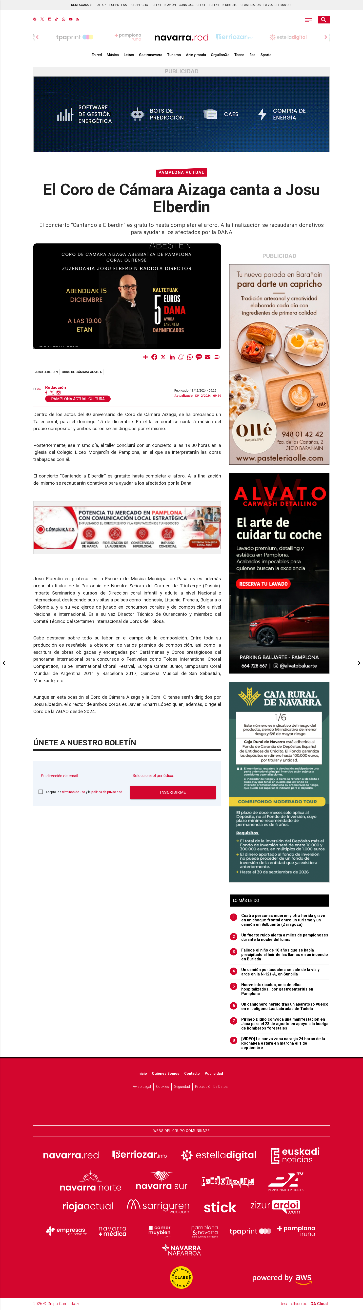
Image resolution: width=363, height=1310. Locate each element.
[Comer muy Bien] (159, 1231)
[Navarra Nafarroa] (181, 1249)
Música (113, 55)
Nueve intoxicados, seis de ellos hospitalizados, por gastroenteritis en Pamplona (273, 989)
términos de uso (73, 792)
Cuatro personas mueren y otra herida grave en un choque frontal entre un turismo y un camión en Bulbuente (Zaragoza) (279, 920)
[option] (181, 37)
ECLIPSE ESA (118, 5)
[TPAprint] (250, 1231)
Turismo (174, 55)
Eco (252, 55)
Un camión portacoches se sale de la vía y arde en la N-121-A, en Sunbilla (276, 972)
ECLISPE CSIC (139, 5)
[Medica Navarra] (113, 1231)
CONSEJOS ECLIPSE (192, 5)
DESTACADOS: (81, 5)
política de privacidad (106, 792)
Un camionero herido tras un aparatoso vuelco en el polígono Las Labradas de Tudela (281, 1006)
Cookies (162, 1087)
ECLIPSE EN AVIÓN (163, 5)
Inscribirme (173, 792)
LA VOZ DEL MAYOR (277, 5)
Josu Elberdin (46, 372)
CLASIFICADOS (251, 5)
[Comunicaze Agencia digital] (181, 1110)
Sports (266, 55)
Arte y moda (196, 55)
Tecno (239, 55)
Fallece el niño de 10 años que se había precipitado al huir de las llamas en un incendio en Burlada (280, 954)
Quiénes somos (165, 1074)
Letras (129, 55)
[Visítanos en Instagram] (49, 19)
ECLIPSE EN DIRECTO (223, 5)
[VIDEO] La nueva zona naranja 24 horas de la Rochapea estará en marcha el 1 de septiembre (279, 1043)
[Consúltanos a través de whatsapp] (63, 19)
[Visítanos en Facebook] (35, 19)
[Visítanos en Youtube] (70, 19)
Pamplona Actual (181, 172)
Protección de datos (211, 1087)
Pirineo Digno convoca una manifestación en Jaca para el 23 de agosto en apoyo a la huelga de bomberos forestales (281, 1024)
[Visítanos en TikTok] (56, 19)
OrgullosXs (220, 55)
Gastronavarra (150, 55)
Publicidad (214, 1074)
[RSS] (77, 19)
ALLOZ (101, 5)
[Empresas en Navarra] (67, 1231)
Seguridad (182, 1087)
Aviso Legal (142, 1087)
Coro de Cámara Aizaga (82, 372)
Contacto (192, 1074)
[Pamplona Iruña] (296, 1231)
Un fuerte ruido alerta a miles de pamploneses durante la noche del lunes (280, 937)
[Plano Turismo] (204, 1231)
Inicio (142, 1074)
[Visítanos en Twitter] (42, 19)
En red (97, 55)
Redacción (55, 387)
